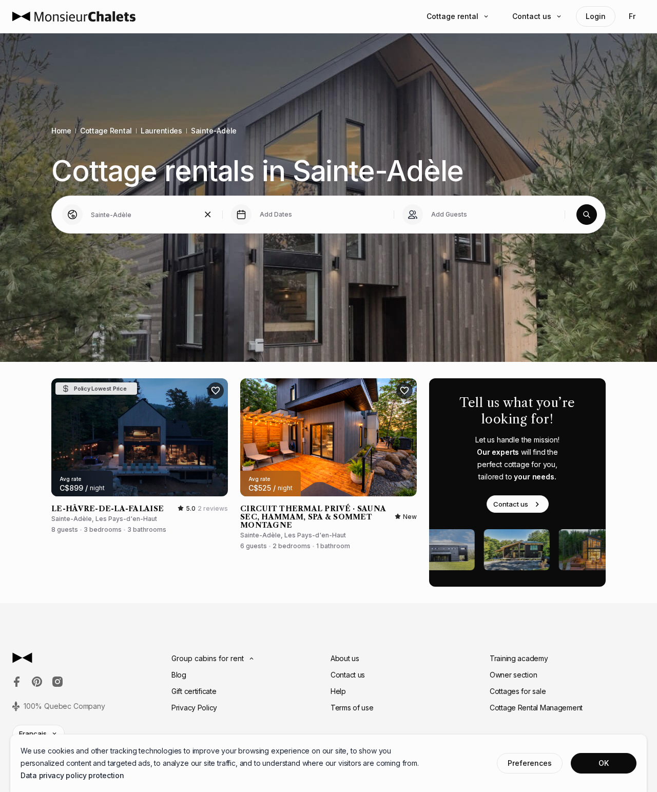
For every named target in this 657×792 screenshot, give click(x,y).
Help (338, 691)
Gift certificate (194, 691)
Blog (178, 674)
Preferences (530, 763)
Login (596, 16)
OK (603, 763)
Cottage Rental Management (536, 707)
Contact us (531, 16)
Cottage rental (452, 16)
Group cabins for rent (207, 658)
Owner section (513, 674)
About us (345, 658)
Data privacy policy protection (72, 775)
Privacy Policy (194, 707)
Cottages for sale (518, 691)
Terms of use (352, 707)
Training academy (519, 658)
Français (33, 733)
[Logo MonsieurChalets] (74, 16)
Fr (632, 16)
